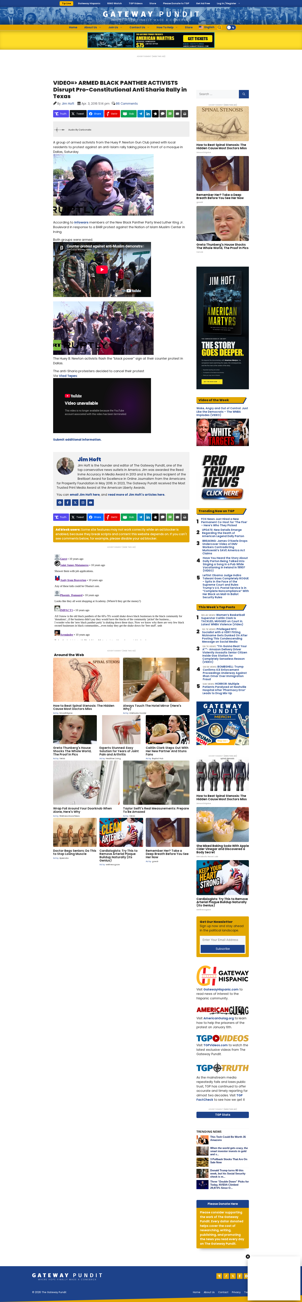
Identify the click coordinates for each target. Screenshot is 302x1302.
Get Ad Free (203, 3)
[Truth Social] (219, 1276)
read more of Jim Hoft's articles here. (136, 495)
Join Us (113, 27)
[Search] (244, 94)
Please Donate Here (223, 1204)
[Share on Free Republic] (155, 113)
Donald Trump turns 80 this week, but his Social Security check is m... (227, 1173)
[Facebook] (240, 1276)
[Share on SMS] (170, 113)
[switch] (231, 27)
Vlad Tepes (68, 376)
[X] (233, 1276)
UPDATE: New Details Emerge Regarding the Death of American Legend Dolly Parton (223, 533)
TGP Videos (135, 3)
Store (152, 3)
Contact (223, 1292)
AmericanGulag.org (218, 1018)
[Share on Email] (177, 113)
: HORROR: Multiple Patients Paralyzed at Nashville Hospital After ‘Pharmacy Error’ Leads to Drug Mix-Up (224, 688)
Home (73, 27)
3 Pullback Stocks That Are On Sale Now (228, 1161)
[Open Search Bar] (219, 27)
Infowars (81, 222)
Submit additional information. (77, 439)
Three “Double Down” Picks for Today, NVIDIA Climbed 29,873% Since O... (229, 1184)
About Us (90, 27)
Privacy (236, 1292)
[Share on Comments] (162, 113)
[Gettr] (226, 1276)
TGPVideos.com (215, 1045)
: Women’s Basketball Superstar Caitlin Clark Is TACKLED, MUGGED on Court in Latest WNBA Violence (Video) (223, 619)
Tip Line (66, 3)
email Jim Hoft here (85, 495)
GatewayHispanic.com (221, 989)
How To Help (165, 27)
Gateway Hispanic (89, 3)
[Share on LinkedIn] (148, 113)
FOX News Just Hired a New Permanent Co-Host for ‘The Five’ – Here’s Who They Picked (224, 522)
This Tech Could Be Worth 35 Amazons (228, 1138)
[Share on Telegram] (140, 113)
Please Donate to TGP (176, 3)
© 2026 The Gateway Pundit (49, 1292)
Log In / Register (226, 3)
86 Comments (127, 104)
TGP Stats (222, 1115)
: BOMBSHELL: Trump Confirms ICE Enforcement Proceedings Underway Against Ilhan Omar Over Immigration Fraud (225, 673)
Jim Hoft (89, 459)
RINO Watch (114, 3)
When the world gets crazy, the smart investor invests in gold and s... (229, 1151)
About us (209, 1292)
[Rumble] (246, 1276)
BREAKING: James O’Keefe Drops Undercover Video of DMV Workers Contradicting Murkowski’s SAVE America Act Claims (224, 547)
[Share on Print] (184, 113)
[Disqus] (121, 596)
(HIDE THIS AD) (158, 56)
